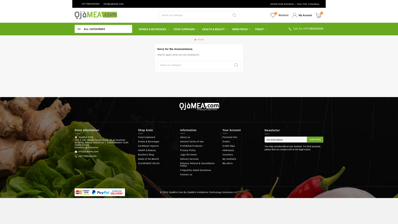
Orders (226, 141)
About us (185, 137)
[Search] (234, 15)
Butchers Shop (146, 154)
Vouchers (227, 154)
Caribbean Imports (148, 146)
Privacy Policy (188, 150)
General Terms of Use (192, 141)
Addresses (228, 150)
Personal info (229, 137)
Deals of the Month (148, 159)
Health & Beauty (147, 150)
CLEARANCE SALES (149, 163)
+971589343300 (90, 4)
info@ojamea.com (114, 4)
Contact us (186, 174)
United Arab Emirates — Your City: (289, 4)
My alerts (227, 163)
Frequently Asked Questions (195, 170)
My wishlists (229, 159)
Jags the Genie (188, 154)
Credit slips (228, 146)
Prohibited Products (191, 146)
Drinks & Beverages (148, 141)
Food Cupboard (146, 137)
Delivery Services (189, 159)
